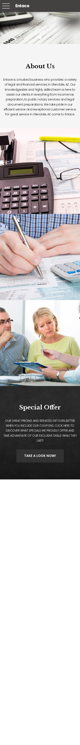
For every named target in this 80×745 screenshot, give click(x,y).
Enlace (22, 6)
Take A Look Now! (40, 455)
